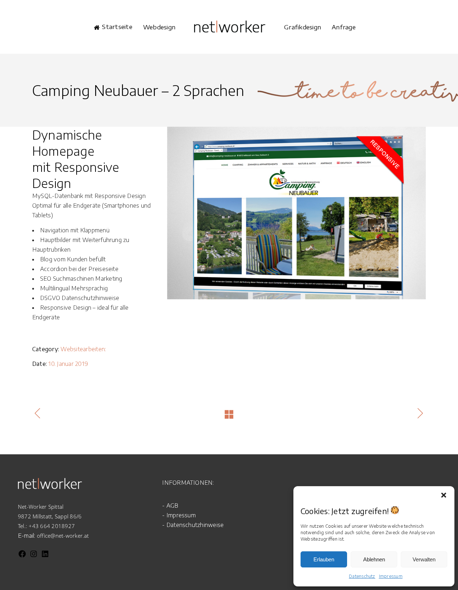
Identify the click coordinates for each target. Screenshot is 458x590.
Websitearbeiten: (83, 349)
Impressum (391, 576)
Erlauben (323, 559)
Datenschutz (362, 576)
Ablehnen (374, 559)
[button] (443, 495)
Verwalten (424, 559)
